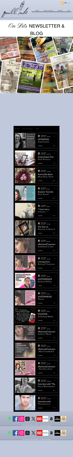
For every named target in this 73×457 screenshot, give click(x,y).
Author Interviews (28, 129)
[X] (33, 419)
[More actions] (55, 136)
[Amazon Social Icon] (51, 419)
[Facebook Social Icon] (15, 419)
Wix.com (49, 425)
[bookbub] (39, 419)
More (37, 129)
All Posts (17, 129)
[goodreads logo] (63, 419)
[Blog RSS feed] (62, 3)
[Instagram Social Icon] (21, 419)
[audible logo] (57, 419)
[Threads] (27, 419)
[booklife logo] (45, 419)
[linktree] (9, 419)
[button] (56, 129)
